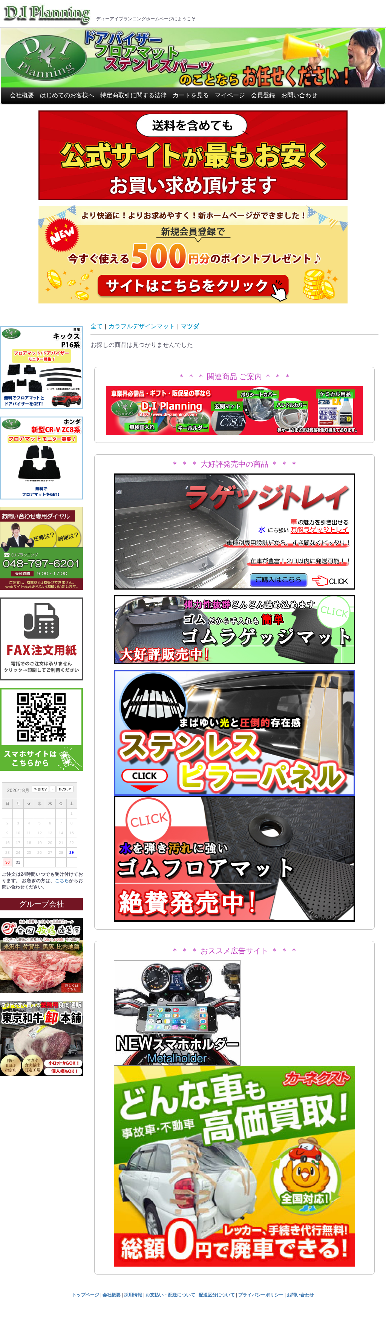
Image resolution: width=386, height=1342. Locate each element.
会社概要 (22, 95)
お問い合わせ (299, 95)
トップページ (85, 1295)
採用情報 (133, 1295)
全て (96, 326)
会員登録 (263, 95)
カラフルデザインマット (142, 326)
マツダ (190, 326)
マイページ (230, 95)
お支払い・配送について (170, 1295)
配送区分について (217, 1295)
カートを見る (191, 95)
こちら (62, 880)
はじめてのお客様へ (67, 95)
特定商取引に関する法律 (133, 95)
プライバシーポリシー (260, 1295)
